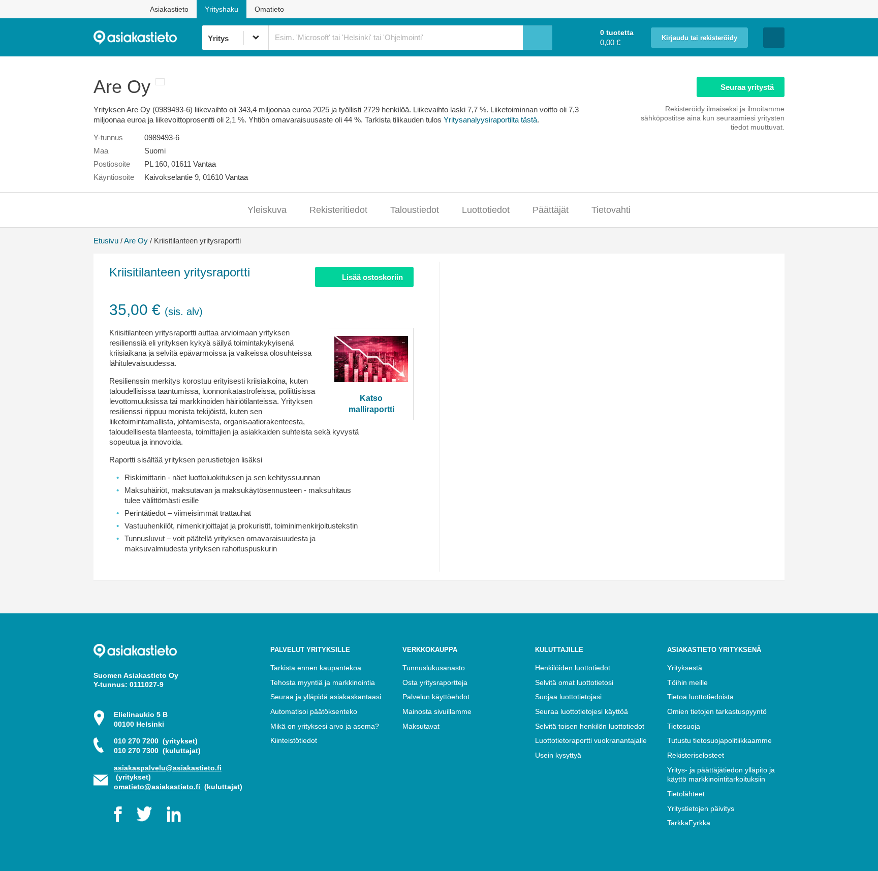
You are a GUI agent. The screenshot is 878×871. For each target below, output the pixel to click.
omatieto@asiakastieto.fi (158, 787)
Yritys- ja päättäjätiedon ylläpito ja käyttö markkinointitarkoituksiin (721, 775)
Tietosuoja (683, 726)
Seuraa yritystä (747, 87)
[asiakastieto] (147, 37)
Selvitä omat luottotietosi (574, 682)
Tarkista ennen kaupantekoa (315, 668)
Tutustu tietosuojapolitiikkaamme (719, 740)
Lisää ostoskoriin (372, 277)
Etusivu (105, 240)
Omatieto (269, 9)
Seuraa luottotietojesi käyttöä (581, 711)
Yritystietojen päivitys (700, 808)
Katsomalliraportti (371, 403)
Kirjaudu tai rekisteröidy (699, 38)
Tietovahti (611, 210)
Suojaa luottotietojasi (568, 697)
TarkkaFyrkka (688, 823)
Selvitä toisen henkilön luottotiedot (589, 726)
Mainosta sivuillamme (437, 711)
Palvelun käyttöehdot (435, 697)
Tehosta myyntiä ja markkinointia (322, 682)
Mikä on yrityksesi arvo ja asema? (324, 726)
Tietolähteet (686, 794)
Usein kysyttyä (558, 755)
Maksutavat (421, 726)
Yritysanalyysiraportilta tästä (490, 119)
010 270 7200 (156, 741)
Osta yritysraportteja (434, 682)
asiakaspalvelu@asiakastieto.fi (168, 768)
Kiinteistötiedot (293, 740)
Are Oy (136, 240)
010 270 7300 (157, 750)
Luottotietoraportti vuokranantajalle (591, 740)
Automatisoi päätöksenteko (313, 711)
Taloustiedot (414, 210)
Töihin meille (687, 682)
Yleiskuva (267, 210)
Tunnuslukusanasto (433, 668)
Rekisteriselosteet (695, 755)
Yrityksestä (684, 668)
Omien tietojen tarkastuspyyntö (717, 711)
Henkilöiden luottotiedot (572, 668)
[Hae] (537, 37)
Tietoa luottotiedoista (700, 697)
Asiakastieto (169, 9)
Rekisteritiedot (338, 210)
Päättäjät (550, 210)
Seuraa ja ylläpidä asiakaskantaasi (325, 697)
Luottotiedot (486, 210)
